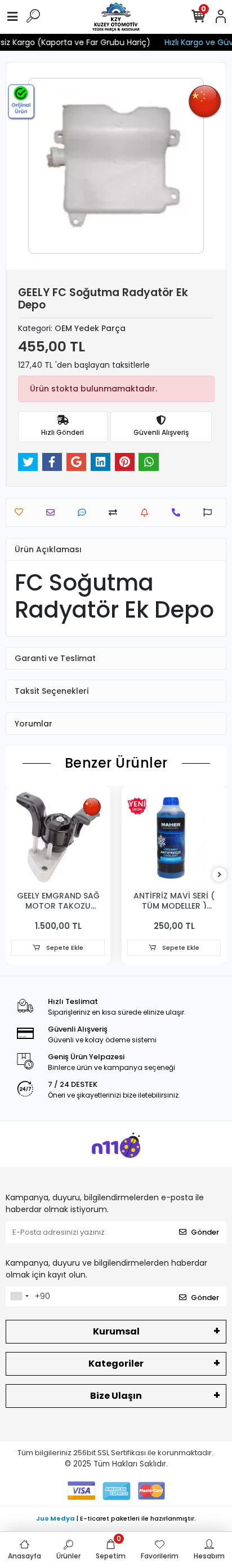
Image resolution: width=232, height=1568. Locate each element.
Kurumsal (116, 1331)
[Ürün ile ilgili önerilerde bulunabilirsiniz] (210, 512)
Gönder (205, 1232)
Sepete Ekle (63, 947)
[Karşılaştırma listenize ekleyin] (116, 512)
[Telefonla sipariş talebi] (179, 512)
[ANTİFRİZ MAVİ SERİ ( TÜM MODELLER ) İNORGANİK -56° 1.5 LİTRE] (174, 838)
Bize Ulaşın (116, 1395)
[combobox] (19, 1296)
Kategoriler (116, 1363)
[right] (219, 875)
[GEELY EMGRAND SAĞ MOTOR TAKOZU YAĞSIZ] (58, 838)
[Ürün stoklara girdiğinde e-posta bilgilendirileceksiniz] (147, 512)
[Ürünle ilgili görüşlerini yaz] (85, 512)
